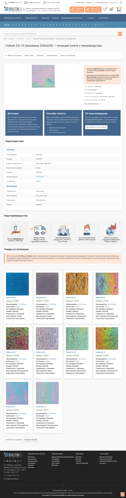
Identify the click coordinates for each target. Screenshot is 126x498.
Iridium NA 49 (41, 298)
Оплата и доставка (106, 459)
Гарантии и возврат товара (108, 461)
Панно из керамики (82, 463)
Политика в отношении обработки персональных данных (63, 495)
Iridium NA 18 (71, 352)
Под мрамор (56, 461)
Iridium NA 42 (71, 298)
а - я (96, 25)
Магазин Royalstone (106, 457)
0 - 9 (101, 25)
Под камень (55, 459)
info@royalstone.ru (12, 479)
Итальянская (32, 459)
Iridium (38, 181)
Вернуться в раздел (15, 55)
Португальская (33, 461)
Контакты (103, 463)
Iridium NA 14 (100, 352)
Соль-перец (56, 463)
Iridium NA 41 (100, 298)
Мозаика (78, 457)
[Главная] (5, 38)
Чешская (31, 465)
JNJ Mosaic (40, 177)
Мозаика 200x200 (31, 440)
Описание (40, 55)
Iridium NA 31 (41, 352)
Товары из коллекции (67, 55)
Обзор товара (29, 55)
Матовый (55, 465)
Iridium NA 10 (41, 407)
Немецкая (31, 467)
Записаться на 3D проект (97, 127)
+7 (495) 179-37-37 (12, 475)
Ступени (78, 461)
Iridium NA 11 (11, 407)
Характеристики (51, 55)
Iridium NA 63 (11, 298)
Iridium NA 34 (11, 352)
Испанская (31, 457)
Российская (31, 463)
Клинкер (78, 459)
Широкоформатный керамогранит (63, 457)
